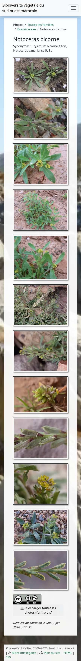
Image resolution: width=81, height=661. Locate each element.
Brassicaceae (26, 29)
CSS (8, 657)
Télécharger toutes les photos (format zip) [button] (40, 610)
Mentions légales (24, 653)
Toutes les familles (41, 25)
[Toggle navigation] (73, 8)
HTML (68, 653)
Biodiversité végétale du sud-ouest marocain (23, 8)
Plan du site (52, 653)
